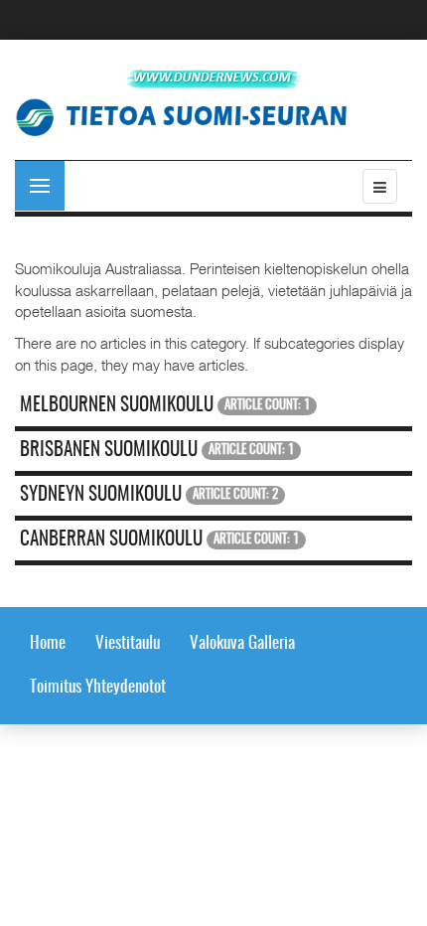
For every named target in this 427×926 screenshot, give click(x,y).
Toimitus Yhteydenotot (98, 687)
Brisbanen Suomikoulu (109, 450)
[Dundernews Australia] (214, 79)
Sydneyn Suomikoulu (101, 495)
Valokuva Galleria (242, 643)
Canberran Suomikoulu (111, 540)
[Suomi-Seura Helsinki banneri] (188, 115)
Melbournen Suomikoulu (117, 405)
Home (48, 643)
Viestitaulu (127, 643)
